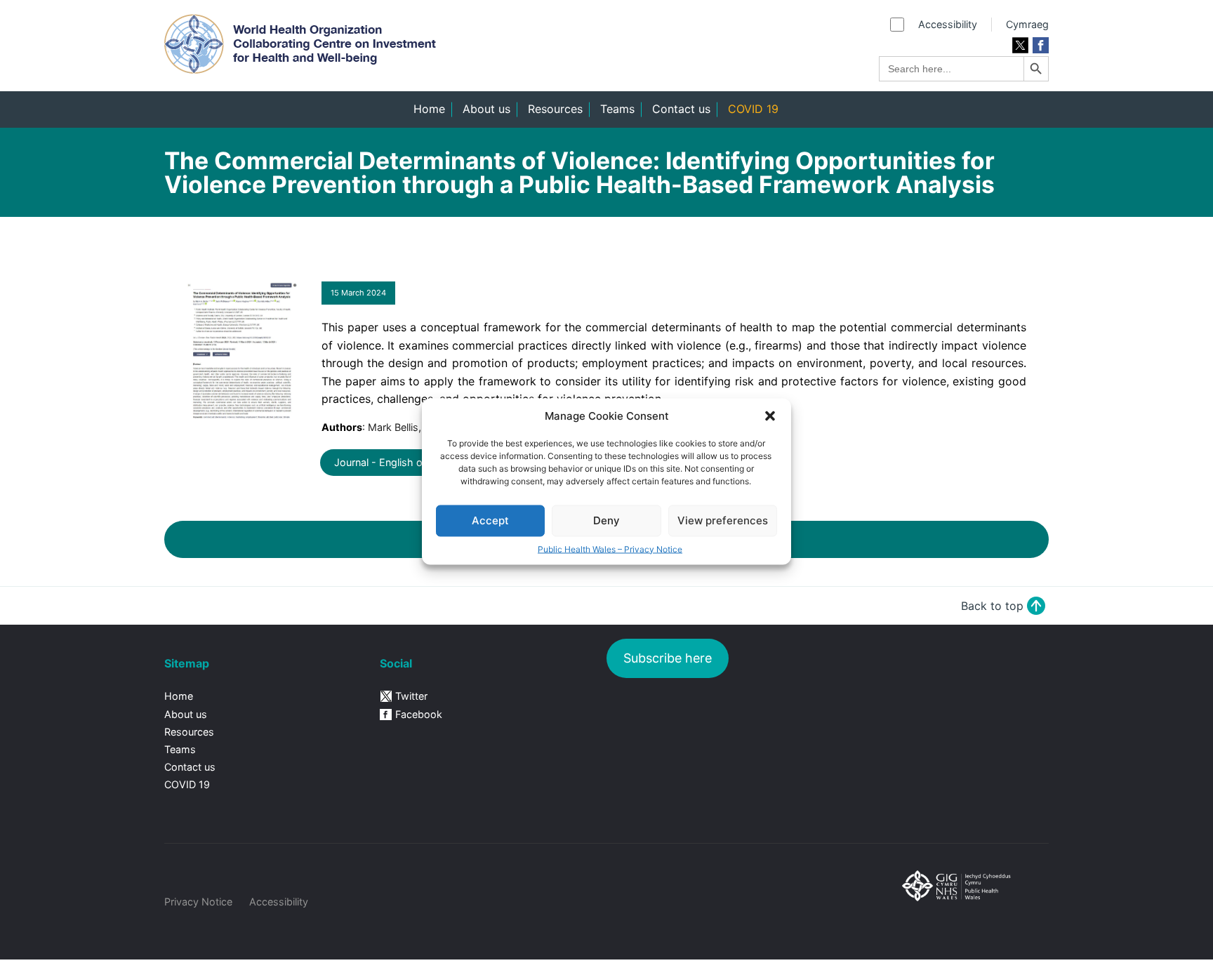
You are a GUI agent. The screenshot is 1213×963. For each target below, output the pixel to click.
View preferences (722, 520)
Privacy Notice (198, 902)
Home (429, 109)
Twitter (411, 696)
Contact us (681, 109)
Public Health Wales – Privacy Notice (610, 549)
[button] (770, 416)
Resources (555, 109)
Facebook (418, 714)
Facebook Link (1041, 45)
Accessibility (947, 24)
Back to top (992, 606)
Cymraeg (1027, 24)
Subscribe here (667, 658)
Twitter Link (1020, 45)
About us (486, 109)
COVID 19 (753, 109)
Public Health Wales (968, 905)
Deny (606, 520)
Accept (490, 520)
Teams (617, 109)
